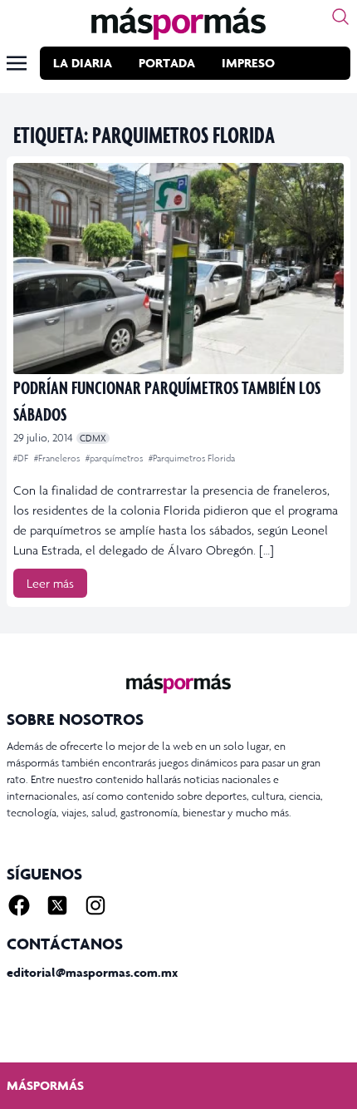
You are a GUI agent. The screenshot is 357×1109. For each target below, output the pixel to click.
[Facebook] (19, 905)
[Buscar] (340, 17)
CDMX (93, 438)
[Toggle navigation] (17, 63)
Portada (167, 63)
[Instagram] (95, 905)
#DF (22, 458)
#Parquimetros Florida (192, 458)
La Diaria (82, 63)
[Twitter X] (57, 905)
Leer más (50, 583)
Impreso (248, 63)
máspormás (45, 1085)
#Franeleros (58, 458)
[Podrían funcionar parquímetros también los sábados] (178, 268)
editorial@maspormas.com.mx (92, 972)
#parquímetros (115, 458)
